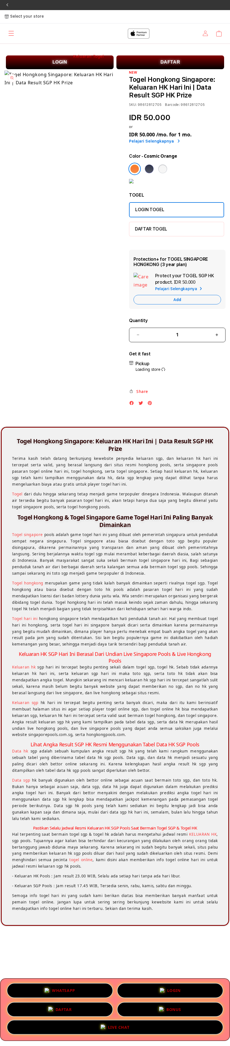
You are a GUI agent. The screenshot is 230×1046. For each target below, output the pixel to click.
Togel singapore (27, 534)
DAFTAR (170, 62)
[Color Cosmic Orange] (134, 168)
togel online (81, 859)
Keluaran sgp (25, 702)
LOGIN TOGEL (149, 209)
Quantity (138, 320)
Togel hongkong (27, 583)
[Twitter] (142, 404)
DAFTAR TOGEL (151, 229)
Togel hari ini (25, 618)
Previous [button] (7, 5)
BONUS (173, 1007)
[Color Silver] (162, 168)
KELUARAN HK (203, 834)
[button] (138, 391)
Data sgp (21, 780)
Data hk (20, 751)
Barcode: (172, 104)
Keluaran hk (24, 667)
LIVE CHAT (118, 1027)
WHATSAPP (63, 988)
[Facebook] (133, 404)
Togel (17, 494)
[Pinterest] (151, 404)
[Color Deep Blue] (149, 168)
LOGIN (59, 62)
